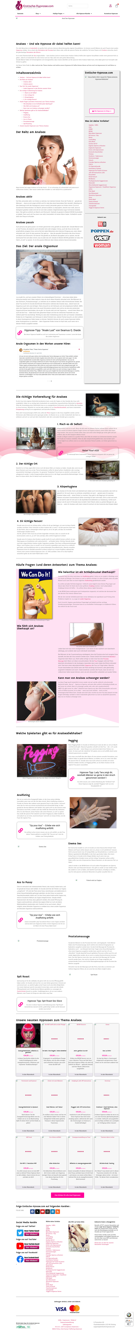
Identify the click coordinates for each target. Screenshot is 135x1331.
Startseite (20, 13)
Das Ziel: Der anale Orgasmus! (29, 86)
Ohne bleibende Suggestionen (98, 185)
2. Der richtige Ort (28, 95)
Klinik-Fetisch (93, 177)
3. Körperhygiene (28, 97)
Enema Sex (26, 117)
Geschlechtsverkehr (60, 407)
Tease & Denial (93, 201)
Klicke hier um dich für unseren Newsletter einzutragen (104, 1243)
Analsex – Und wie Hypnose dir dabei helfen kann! (35, 77)
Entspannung (20, 409)
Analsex (104, 50)
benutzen (79, 403)
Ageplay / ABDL (93, 125)
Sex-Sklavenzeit (93, 193)
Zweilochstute (21, 991)
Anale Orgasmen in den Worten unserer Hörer (37, 88)
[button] (18, 363)
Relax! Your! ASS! (90, 450)
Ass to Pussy (27, 119)
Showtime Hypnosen (95, 195)
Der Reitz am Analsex (26, 79)
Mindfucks (92, 179)
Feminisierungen (94, 158)
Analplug (91, 586)
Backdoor (112, 656)
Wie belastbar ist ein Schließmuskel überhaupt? (37, 104)
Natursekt (92, 183)
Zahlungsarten (67, 1324)
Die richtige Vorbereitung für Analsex (31, 90)
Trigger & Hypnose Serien (96, 208)
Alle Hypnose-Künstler (83, 13)
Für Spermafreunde (94, 166)
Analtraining (88, 580)
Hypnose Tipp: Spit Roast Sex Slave (45, 1001)
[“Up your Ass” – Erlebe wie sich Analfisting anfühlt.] (20, 830)
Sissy (90, 197)
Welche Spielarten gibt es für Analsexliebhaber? (34, 110)
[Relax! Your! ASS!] (61, 453)
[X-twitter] (37, 1211)
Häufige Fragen (57, 13)
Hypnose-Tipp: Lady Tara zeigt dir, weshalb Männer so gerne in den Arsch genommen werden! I (96, 775)
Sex (35, 55)
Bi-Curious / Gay (94, 135)
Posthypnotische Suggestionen (98, 181)
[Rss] (57, 1211)
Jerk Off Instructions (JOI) (97, 172)
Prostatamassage (28, 121)
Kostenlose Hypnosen (111, 13)
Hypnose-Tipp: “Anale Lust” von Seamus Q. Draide (52, 330)
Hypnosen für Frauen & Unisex (98, 170)
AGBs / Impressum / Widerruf (67, 1320)
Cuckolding (92, 139)
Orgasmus (19, 50)
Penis (48, 413)
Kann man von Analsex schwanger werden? (36, 108)
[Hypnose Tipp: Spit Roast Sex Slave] (20, 1004)
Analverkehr (33, 48)
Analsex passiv (28, 84)
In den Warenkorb (28, 1074)
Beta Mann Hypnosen (95, 133)
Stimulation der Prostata (45, 50)
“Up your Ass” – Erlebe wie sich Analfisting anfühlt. (44, 827)
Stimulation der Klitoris (33, 52)
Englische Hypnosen (95, 148)
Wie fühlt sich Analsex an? (31, 106)
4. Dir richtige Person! (30, 99)
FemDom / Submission (96, 156)
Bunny (90, 137)
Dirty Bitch (92, 141)
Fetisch (91, 160)
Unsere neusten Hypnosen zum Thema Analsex (34, 126)
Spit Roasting (27, 124)
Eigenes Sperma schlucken (97, 146)
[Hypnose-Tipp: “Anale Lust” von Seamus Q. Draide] (19, 332)
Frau (95, 661)
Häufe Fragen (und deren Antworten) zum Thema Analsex (37, 101)
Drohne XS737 (93, 144)
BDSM (90, 131)
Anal (90, 127)
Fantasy (91, 154)
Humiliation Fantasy (95, 168)
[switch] (129, 1324)
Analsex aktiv (27, 82)
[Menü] (132, 1313)
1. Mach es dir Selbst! (30, 93)
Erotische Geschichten (96, 152)
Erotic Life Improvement (96, 150)
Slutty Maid (92, 199)
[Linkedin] (52, 1211)
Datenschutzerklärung (67, 1322)
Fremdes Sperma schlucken (97, 162)
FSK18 (91, 164)
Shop (37, 13)
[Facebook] (32, 1211)
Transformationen (94, 203)
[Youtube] (42, 1211)
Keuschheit (92, 174)
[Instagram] (47, 1211)
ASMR (90, 129)
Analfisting (26, 115)
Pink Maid (92, 191)
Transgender (92, 206)
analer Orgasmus (85, 599)
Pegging (25, 112)
